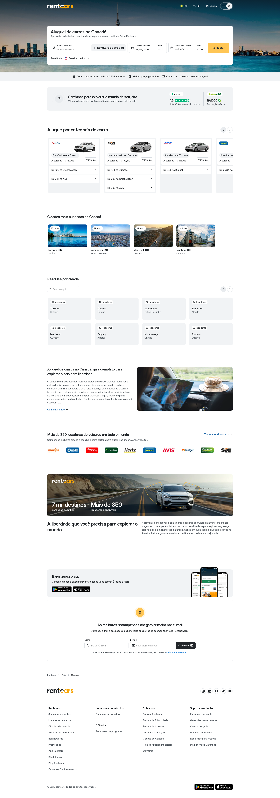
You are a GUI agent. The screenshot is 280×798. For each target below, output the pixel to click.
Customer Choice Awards (62, 769)
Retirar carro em (64, 45)
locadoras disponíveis (103, 509)
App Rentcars (55, 750)
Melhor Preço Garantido (203, 744)
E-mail (133, 640)
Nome (87, 640)
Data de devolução (183, 45)
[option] (74, 170)
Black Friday (55, 757)
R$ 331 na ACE (59, 178)
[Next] (230, 130)
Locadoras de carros (59, 720)
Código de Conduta (153, 738)
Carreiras (148, 750)
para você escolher (63, 509)
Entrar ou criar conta (201, 714)
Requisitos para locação (203, 738)
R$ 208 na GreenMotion (120, 178)
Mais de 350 (106, 504)
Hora (160, 45)
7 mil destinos (69, 504)
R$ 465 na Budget (173, 169)
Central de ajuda (199, 726)
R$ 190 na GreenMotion (64, 169)
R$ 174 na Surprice (117, 169)
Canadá (75, 675)
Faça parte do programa (109, 731)
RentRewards (55, 738)
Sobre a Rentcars (152, 714)
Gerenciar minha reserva (203, 720)
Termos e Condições (154, 732)
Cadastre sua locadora (108, 714)
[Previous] (223, 130)
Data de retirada (143, 45)
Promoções (54, 744)
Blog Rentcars (56, 763)
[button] (178, 94)
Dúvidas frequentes (201, 732)
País (64, 675)
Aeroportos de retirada (61, 732)
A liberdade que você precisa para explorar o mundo (92, 527)
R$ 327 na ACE (115, 187)
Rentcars (51, 675)
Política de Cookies (153, 726)
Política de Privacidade (176, 652)
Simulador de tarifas (59, 714)
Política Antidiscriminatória (157, 744)
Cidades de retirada (59, 726)
